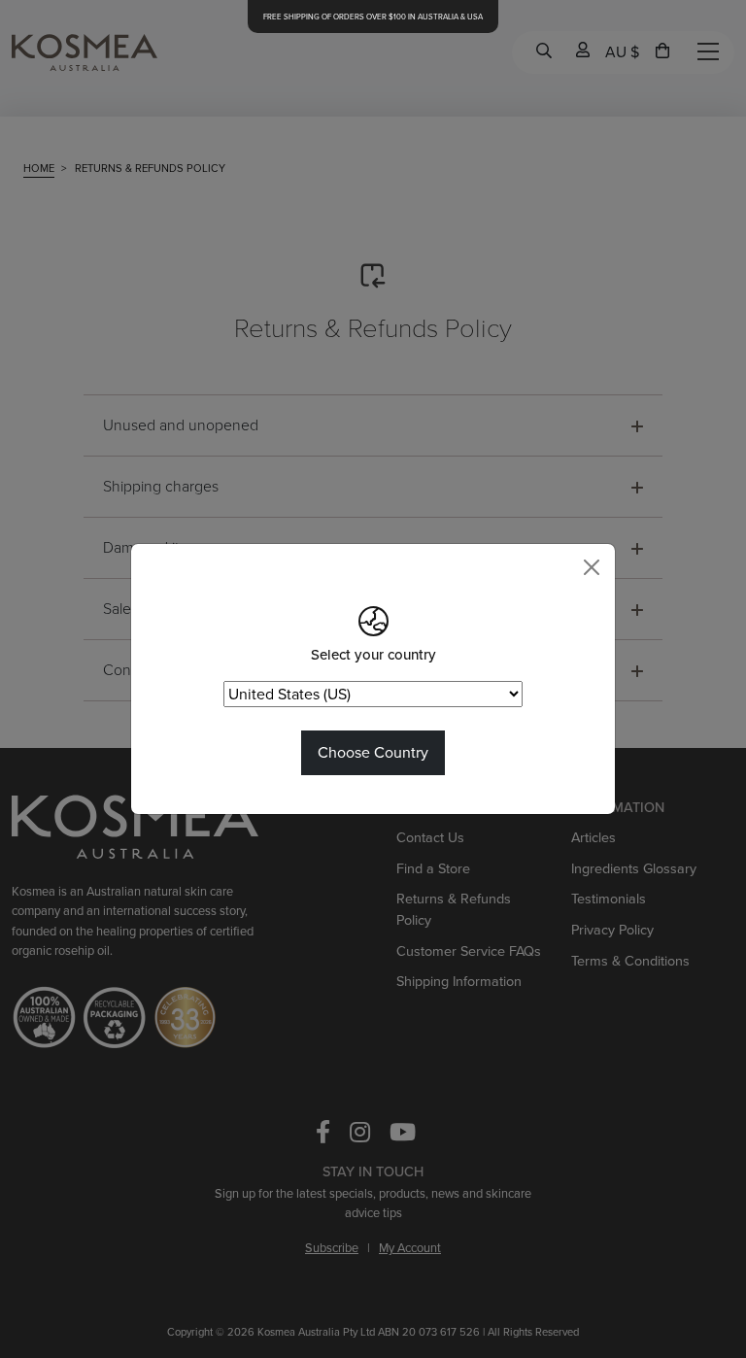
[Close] (591, 567)
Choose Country (373, 752)
